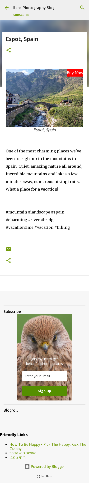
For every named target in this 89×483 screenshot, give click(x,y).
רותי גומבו (17, 457)
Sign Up (44, 391)
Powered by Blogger (47, 466)
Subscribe (21, 14)
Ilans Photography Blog (34, 7)
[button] (8, 50)
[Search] (82, 7)
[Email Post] (8, 251)
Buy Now (75, 72)
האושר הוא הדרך (23, 453)
